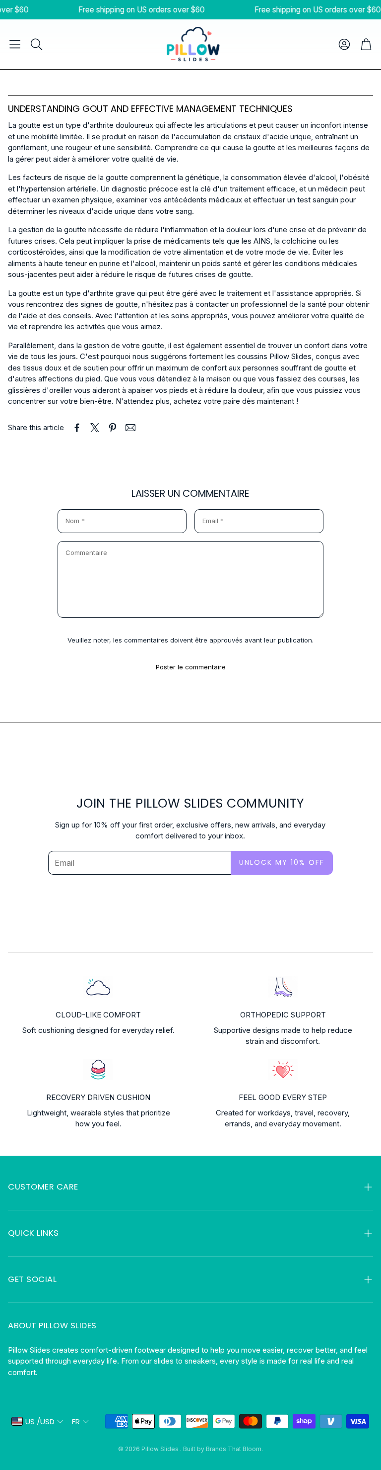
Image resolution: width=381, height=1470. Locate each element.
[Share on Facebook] (77, 428)
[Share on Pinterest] (113, 428)
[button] (15, 44)
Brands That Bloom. (234, 1449)
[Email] (130, 428)
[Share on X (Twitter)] (95, 428)
